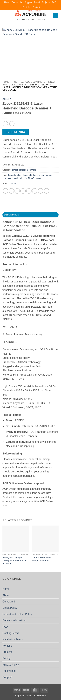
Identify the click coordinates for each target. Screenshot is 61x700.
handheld (27, 175)
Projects (46, 2)
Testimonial (17, 2)
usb (20, 178)
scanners (6, 178)
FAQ (54, 2)
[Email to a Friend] (23, 191)
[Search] (55, 15)
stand (15, 178)
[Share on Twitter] (17, 191)
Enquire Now (16, 132)
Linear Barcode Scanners (24, 170)
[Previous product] (11, 123)
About (6, 2)
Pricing (6, 658)
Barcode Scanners (33, 82)
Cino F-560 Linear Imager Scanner (41, 559)
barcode (12, 175)
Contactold (8, 601)
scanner (48, 175)
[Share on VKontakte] (34, 191)
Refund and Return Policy (17, 614)
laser (35, 175)
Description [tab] (11, 215)
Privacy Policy (10, 664)
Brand (37, 2)
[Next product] (5, 123)
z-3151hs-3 (29, 178)
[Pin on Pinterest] (29, 191)
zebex (38, 178)
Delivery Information (14, 620)
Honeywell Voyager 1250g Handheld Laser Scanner (14, 560)
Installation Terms (12, 639)
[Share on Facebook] (11, 191)
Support (28, 2)
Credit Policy (9, 607)
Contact (36, 7)
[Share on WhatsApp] (5, 191)
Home (5, 82)
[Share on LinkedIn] (40, 191)
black (19, 175)
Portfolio (26, 7)
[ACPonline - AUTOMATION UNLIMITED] (30, 13)
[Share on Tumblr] (46, 191)
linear (41, 175)
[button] (4, 16)
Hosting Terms (10, 633)
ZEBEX (6, 99)
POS (15, 82)
